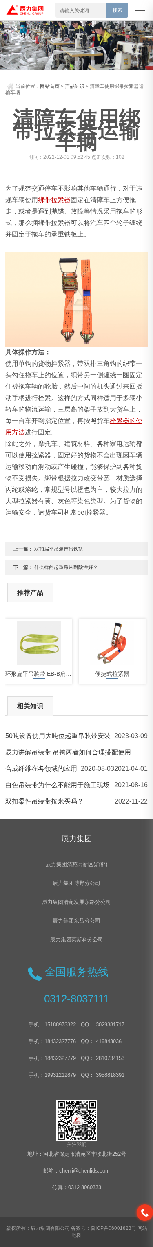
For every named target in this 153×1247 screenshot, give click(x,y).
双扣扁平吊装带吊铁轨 (58, 549)
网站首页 (50, 86)
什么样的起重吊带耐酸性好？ (66, 567)
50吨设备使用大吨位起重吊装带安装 (58, 735)
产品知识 (74, 86)
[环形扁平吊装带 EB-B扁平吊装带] (38, 643)
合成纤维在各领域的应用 (41, 768)
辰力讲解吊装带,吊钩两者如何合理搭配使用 (68, 752)
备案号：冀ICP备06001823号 (103, 1228)
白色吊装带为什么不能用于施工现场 (57, 784)
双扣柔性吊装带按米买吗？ (44, 801)
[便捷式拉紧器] (112, 643)
